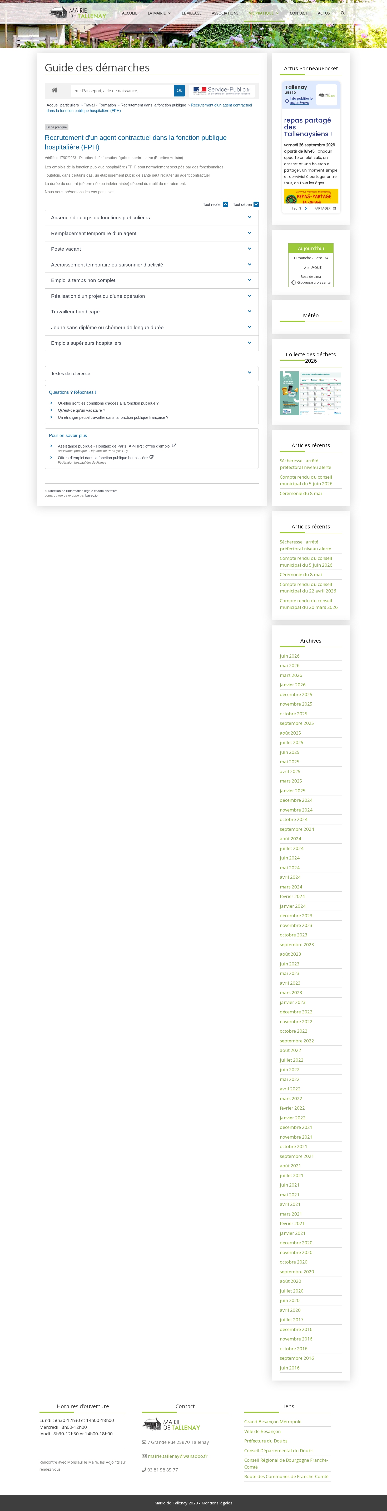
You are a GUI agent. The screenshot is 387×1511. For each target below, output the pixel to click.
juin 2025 (290, 752)
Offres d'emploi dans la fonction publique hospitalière (103, 457)
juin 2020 (290, 1300)
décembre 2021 (296, 1127)
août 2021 (290, 1166)
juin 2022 (290, 1069)
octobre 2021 (293, 1146)
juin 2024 (290, 858)
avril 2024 (290, 877)
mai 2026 (290, 665)
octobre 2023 (293, 935)
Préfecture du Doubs (265, 1441)
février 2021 (292, 1223)
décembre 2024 (296, 800)
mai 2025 (290, 762)
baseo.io (91, 495)
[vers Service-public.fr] (222, 91)
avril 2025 (290, 771)
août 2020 (290, 1281)
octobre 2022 (293, 1031)
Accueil (129, 13)
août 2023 (290, 954)
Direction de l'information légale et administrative (82, 491)
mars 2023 (291, 992)
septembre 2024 (297, 829)
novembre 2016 (296, 1339)
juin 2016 (290, 1368)
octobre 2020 (293, 1262)
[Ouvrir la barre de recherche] (342, 13)
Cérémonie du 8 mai (301, 493)
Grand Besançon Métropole (272, 1421)
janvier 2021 (293, 1233)
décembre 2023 (296, 915)
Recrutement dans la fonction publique (154, 105)
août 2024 (290, 838)
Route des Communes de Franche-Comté (286, 1476)
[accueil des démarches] (55, 90)
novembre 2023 (296, 925)
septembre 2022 (297, 1041)
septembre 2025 (297, 723)
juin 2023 (290, 964)
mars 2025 (291, 781)
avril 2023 (290, 983)
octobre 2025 (293, 714)
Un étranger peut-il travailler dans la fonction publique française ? (113, 417)
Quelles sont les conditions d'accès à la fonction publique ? (109, 403)
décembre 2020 (296, 1243)
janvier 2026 (293, 685)
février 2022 (292, 1108)
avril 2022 (290, 1089)
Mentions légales (217, 1502)
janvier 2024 (293, 906)
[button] (151, 218)
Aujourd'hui (311, 248)
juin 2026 (290, 656)
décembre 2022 (296, 1012)
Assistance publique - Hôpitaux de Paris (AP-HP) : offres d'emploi (114, 446)
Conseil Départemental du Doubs (279, 1450)
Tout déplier (243, 204)
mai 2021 (290, 1195)
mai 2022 (290, 1079)
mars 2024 (291, 887)
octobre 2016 (293, 1348)
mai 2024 (290, 867)
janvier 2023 (293, 1002)
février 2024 (292, 896)
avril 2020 (290, 1310)
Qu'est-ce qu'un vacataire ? (81, 410)
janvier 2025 (293, 791)
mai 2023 (290, 973)
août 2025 (290, 733)
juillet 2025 (292, 742)
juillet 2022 (292, 1060)
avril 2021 (290, 1204)
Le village (191, 13)
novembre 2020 (296, 1252)
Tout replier (213, 204)
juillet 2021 (292, 1175)
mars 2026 (291, 675)
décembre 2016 (296, 1329)
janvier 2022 (293, 1118)
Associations (225, 13)
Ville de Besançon (262, 1431)
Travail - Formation (100, 105)
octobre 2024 (293, 819)
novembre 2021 (296, 1137)
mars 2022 (291, 1098)
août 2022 (290, 1050)
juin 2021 (290, 1185)
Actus (324, 13)
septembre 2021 (297, 1156)
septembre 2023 (297, 944)
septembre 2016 (297, 1358)
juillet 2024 (292, 848)
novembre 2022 (296, 1021)
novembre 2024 (296, 810)
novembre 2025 (296, 704)
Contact (298, 13)
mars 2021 (291, 1214)
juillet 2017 (292, 1319)
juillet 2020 (292, 1291)
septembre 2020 (297, 1272)
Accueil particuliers (63, 105)
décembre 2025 (296, 694)
